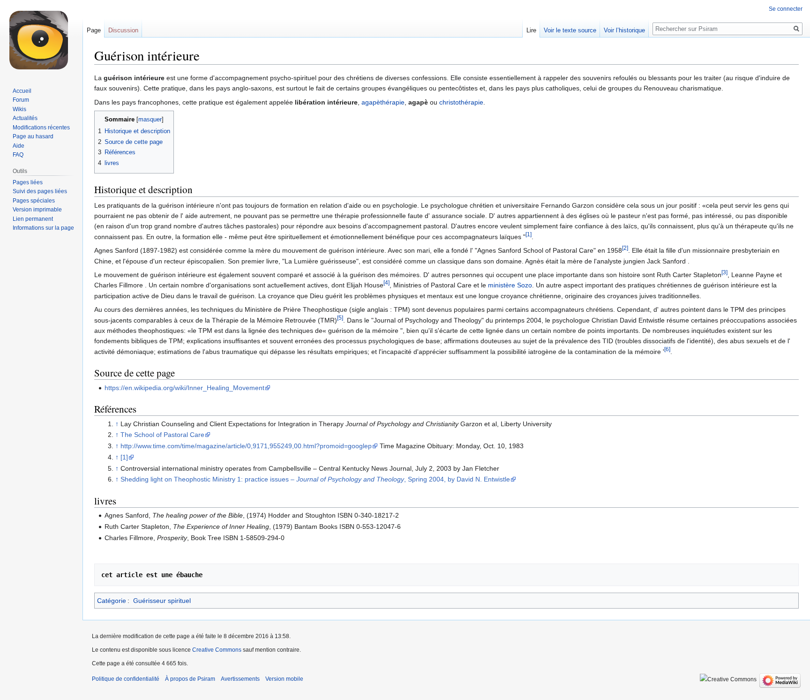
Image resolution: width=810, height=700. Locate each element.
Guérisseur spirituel (162, 600)
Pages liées (28, 182)
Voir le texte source (570, 30)
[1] (528, 234)
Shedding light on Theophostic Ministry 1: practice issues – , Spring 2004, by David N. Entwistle (315, 479)
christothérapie (461, 102)
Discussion (123, 30)
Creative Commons (216, 650)
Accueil (22, 91)
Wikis (19, 109)
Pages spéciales (34, 200)
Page (94, 30)
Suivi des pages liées (40, 191)
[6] (667, 349)
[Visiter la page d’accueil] (41, 37)
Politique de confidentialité (125, 679)
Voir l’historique (624, 30)
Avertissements (240, 679)
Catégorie (111, 600)
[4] (386, 283)
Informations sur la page (43, 228)
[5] (340, 318)
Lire (531, 30)
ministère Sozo (510, 285)
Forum (21, 100)
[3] (724, 272)
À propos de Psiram (190, 679)
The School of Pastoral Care (162, 434)
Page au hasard (33, 136)
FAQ (18, 154)
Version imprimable (37, 209)
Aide (18, 146)
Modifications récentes (41, 127)
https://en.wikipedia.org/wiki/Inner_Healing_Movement (184, 387)
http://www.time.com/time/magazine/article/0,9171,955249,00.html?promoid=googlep (246, 446)
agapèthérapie (383, 102)
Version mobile (284, 679)
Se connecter (785, 9)
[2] (625, 248)
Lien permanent (33, 219)
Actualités (25, 118)
